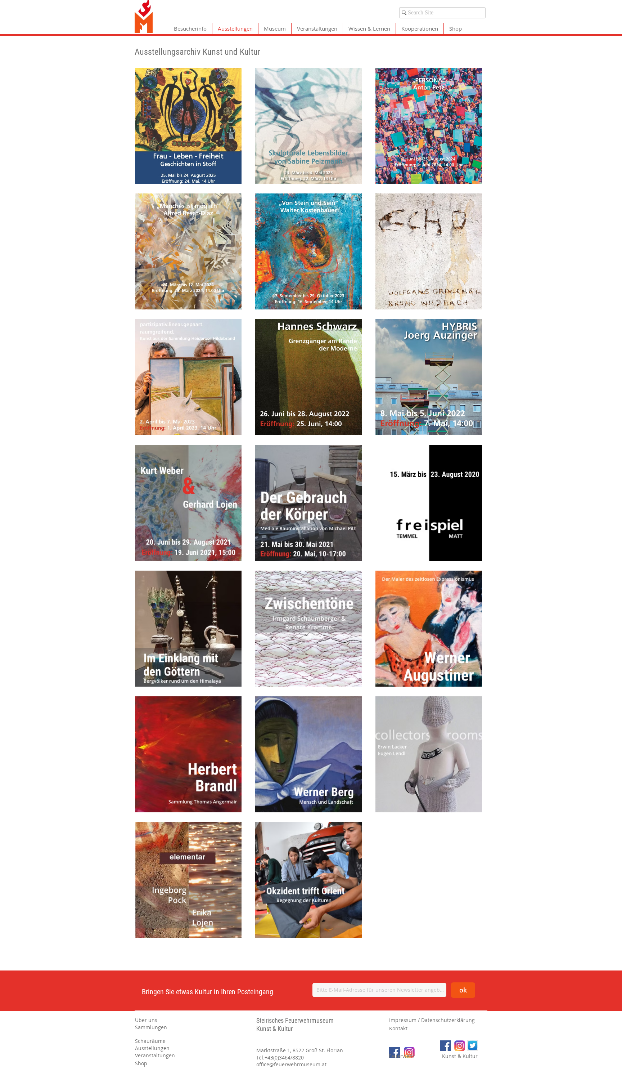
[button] (160, 1020)
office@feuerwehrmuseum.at (291, 1064)
